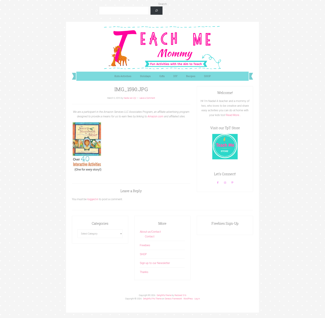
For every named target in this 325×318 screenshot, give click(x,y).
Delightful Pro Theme (152, 299)
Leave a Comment (147, 98)
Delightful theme (164, 295)
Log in (197, 299)
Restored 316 (180, 295)
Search (162, 4)
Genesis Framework (173, 299)
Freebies (145, 245)
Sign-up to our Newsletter (155, 263)
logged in (92, 199)
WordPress (188, 299)
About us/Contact (150, 231)
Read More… (233, 115)
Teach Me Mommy (162, 47)
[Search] (156, 10)
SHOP (143, 254)
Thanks (144, 272)
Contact (149, 236)
